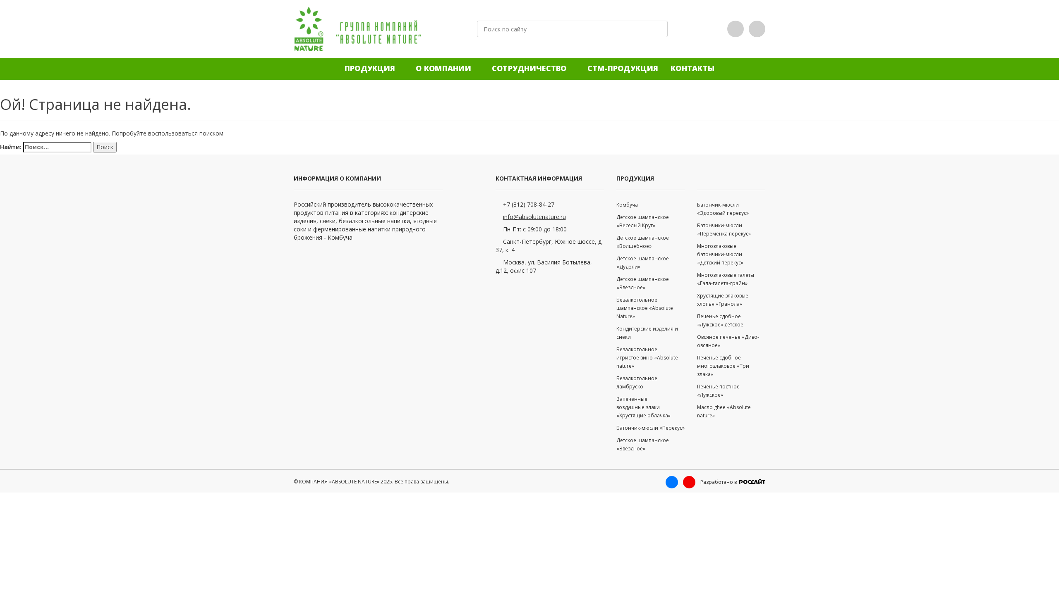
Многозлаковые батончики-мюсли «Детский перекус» (720, 254)
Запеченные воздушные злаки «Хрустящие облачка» (643, 407)
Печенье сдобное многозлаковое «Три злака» (723, 366)
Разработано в (719, 482)
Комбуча (627, 204)
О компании (443, 68)
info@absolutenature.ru (534, 217)
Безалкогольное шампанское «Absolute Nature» (644, 308)
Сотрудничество (529, 68)
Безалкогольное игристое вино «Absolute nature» (647, 357)
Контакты (692, 68)
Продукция (370, 68)
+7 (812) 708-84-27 (528, 204)
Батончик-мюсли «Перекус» (650, 427)
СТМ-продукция (622, 68)
